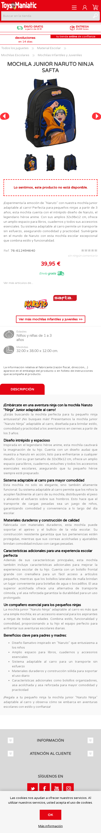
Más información (50, 826)
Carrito (95, 7)
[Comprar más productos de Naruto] (36, 308)
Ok (50, 815)
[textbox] (45, 16)
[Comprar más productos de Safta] (65, 308)
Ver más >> (50, 319)
